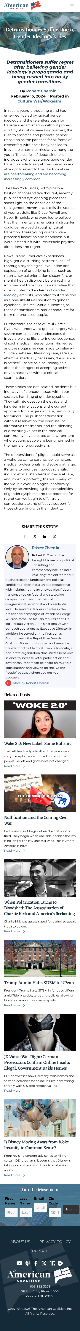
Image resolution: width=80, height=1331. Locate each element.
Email (39, 1198)
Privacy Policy (55, 1241)
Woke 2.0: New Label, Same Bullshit (37, 744)
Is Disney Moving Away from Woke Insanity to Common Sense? (36, 1145)
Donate (40, 1251)
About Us (20, 1241)
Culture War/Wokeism (39, 101)
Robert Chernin (45, 548)
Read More (12, 766)
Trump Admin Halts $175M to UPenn (39, 983)
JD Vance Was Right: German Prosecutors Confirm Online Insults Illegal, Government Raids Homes (37, 1062)
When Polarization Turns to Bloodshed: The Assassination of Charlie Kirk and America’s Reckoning (39, 908)
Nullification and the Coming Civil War (36, 820)
